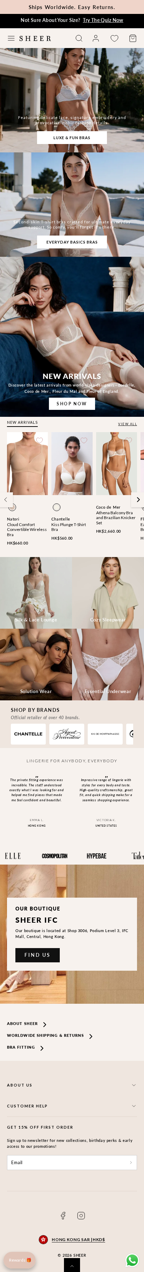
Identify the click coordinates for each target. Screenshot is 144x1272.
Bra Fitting (21, 1047)
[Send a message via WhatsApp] (132, 1260)
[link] (95, 38)
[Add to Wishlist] (39, 440)
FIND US (37, 955)
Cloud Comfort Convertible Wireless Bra (27, 529)
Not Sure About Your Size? (72, 20)
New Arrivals (22, 422)
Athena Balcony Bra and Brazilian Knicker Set (116, 517)
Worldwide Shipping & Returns (45, 1035)
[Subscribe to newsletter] (131, 1162)
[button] (11, 38)
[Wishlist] (114, 38)
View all (127, 424)
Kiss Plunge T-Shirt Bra (68, 527)
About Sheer (22, 1023)
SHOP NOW (72, 403)
